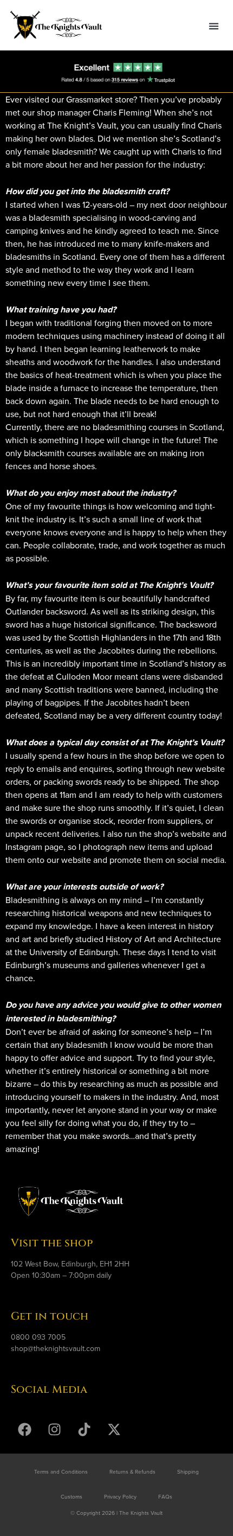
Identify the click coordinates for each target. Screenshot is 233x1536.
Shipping (188, 1471)
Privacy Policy (120, 1496)
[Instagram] (54, 1429)
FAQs (165, 1496)
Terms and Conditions (61, 1471)
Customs (71, 1496)
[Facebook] (24, 1429)
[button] (213, 26)
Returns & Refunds (132, 1471)
